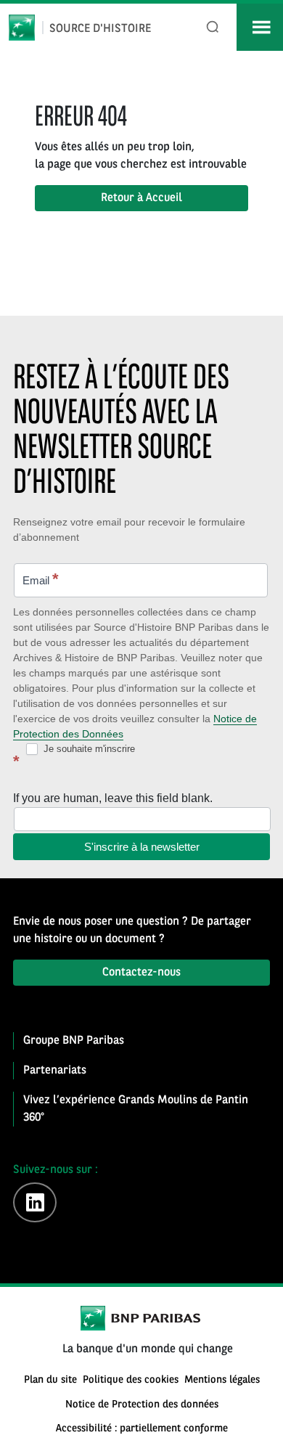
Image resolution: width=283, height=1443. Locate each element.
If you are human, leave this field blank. (113, 798)
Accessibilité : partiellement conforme (142, 1428)
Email (40, 579)
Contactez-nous (141, 972)
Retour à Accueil (141, 198)
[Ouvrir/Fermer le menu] (260, 27)
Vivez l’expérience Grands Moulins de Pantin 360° (135, 1109)
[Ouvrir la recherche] (213, 27)
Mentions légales (222, 1380)
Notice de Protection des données (141, 1404)
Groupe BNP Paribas (73, 1041)
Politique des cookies (131, 1380)
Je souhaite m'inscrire (88, 748)
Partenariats (54, 1070)
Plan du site (50, 1380)
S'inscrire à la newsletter (142, 847)
